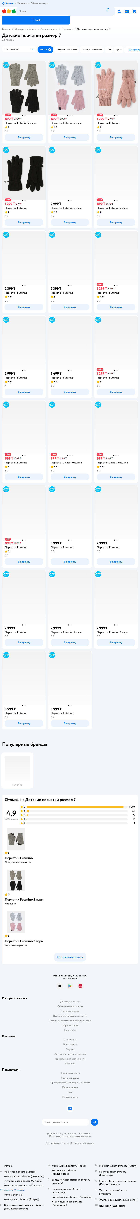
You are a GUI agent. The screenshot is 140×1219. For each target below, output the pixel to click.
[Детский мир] (9, 11)
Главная (6, 29)
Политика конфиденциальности (70, 1015)
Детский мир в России (57, 1143)
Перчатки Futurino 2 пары (24, 899)
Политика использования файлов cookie (70, 1020)
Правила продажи (70, 1011)
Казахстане (76, 1143)
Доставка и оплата (70, 1001)
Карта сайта (70, 1030)
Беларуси (89, 1143)
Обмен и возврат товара (70, 1006)
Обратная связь (70, 1025)
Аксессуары (47, 29)
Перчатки (67, 29)
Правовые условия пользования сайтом (70, 1136)
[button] (36, 20)
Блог (70, 1092)
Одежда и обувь (24, 29)
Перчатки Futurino (19, 858)
